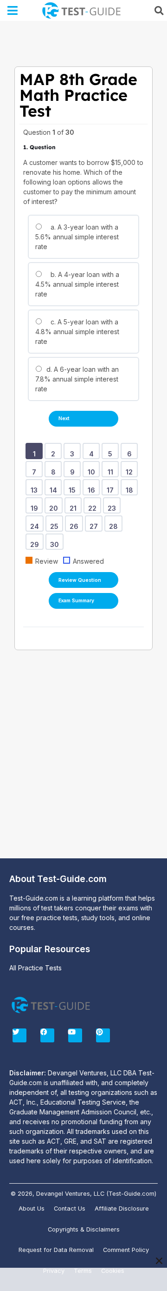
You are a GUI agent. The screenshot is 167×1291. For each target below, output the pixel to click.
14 (55, 487)
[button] (13, 11)
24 (36, 523)
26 (75, 523)
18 (131, 487)
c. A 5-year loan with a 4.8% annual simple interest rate (77, 331)
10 (93, 469)
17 (111, 487)
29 (36, 541)
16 (93, 487)
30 (56, 541)
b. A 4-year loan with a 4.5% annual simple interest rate (77, 284)
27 (95, 523)
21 (74, 505)
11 (112, 469)
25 (56, 523)
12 (130, 469)
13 (35, 487)
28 (115, 523)
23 (113, 505)
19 (36, 505)
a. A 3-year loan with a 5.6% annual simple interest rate (77, 236)
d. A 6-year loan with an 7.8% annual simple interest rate (77, 379)
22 (94, 505)
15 (73, 487)
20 (55, 505)
